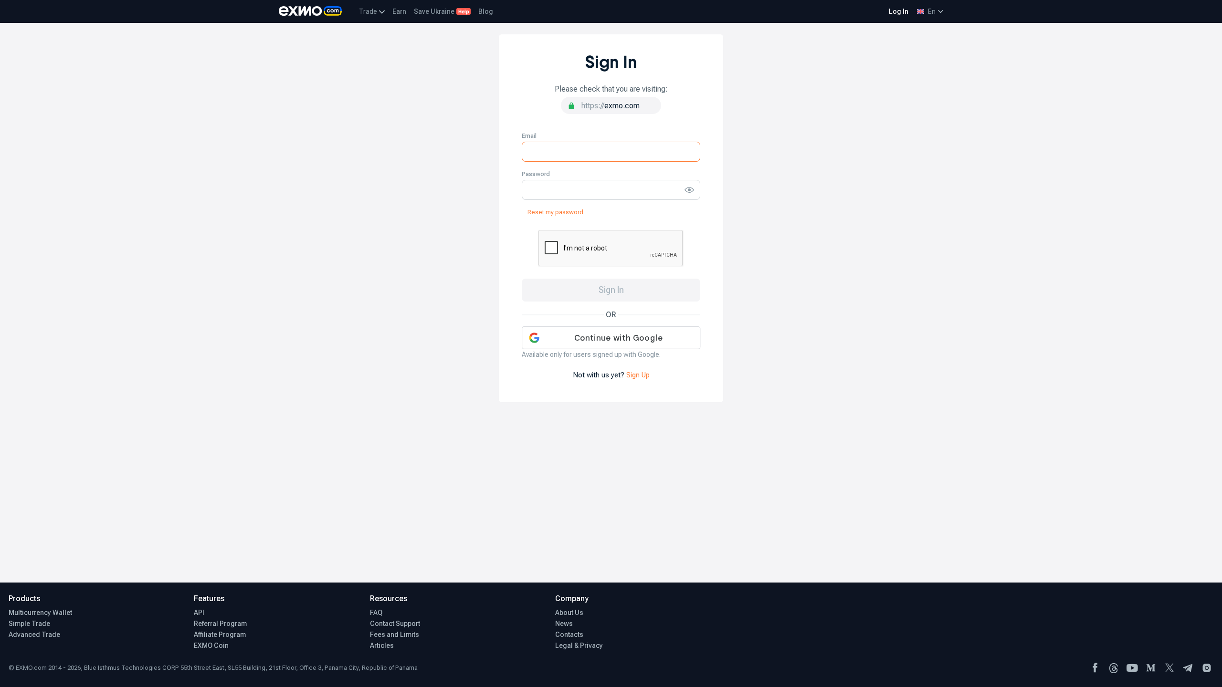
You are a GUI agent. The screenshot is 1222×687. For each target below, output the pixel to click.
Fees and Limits (394, 634)
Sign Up (638, 375)
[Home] (310, 11)
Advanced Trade (34, 634)
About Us (569, 612)
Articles (382, 645)
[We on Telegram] (1188, 668)
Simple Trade (29, 623)
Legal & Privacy (579, 645)
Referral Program (220, 623)
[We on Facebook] (1095, 668)
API (199, 612)
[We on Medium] (1151, 668)
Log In (898, 11)
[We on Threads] (1113, 668)
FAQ (376, 612)
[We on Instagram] (1206, 668)
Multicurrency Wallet (40, 612)
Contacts (569, 634)
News (564, 623)
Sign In (611, 290)
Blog (485, 11)
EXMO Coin (211, 645)
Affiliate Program (220, 634)
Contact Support (395, 623)
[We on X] (1169, 668)
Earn (399, 11)
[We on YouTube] (1132, 668)
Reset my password (555, 212)
